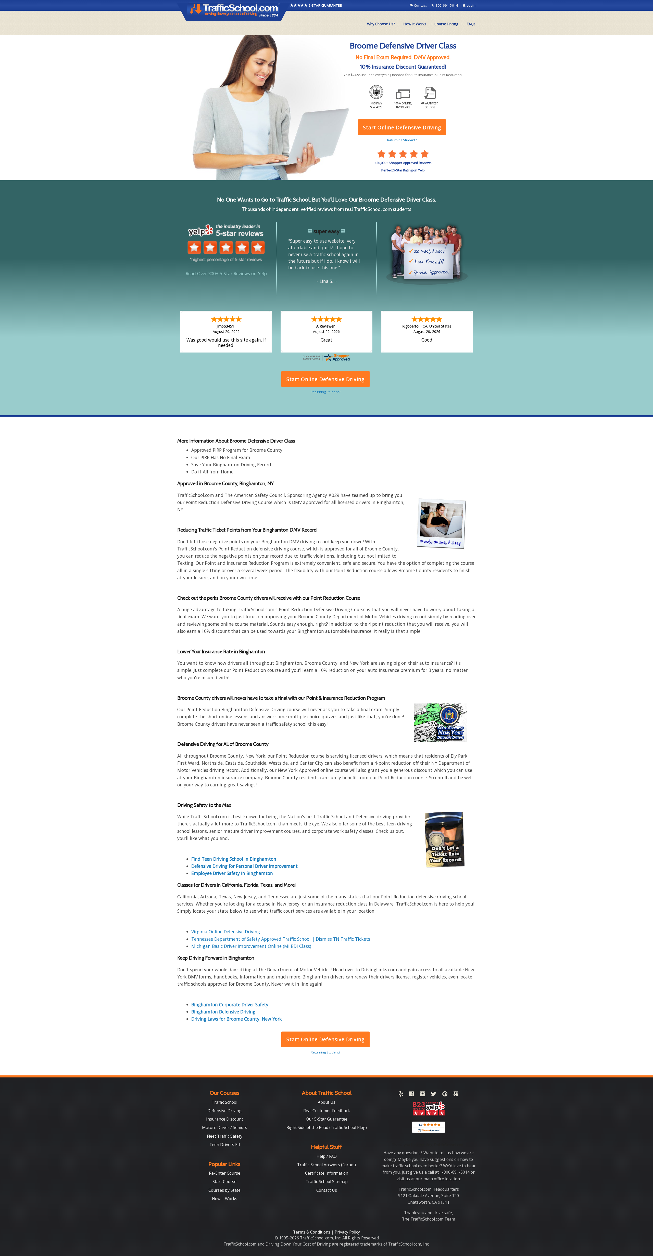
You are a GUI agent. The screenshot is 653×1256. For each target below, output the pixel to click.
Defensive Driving (224, 1110)
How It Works (414, 23)
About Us (326, 1102)
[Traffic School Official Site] (233, 11)
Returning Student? (325, 1052)
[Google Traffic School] (456, 1095)
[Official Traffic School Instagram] (422, 1095)
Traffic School (224, 1102)
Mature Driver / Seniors (224, 1127)
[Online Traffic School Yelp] (401, 1095)
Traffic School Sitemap (327, 1181)
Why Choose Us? (381, 23)
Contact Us (326, 1190)
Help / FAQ (327, 1156)
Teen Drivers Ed (224, 1144)
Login (471, 5)
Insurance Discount (224, 1119)
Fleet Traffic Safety (224, 1136)
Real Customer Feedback (326, 1110)
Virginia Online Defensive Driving (225, 931)
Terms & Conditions (312, 1232)
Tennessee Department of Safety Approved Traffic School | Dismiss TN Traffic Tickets (280, 939)
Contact (420, 5)
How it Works (224, 1198)
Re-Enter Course (224, 1173)
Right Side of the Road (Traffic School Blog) (326, 1127)
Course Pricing (446, 23)
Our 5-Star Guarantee (326, 1119)
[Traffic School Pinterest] (444, 1095)
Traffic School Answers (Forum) (326, 1164)
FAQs (471, 23)
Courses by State (224, 1190)
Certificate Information (326, 1173)
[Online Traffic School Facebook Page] (411, 1095)
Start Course (224, 1181)
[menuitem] (381, 24)
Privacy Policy (347, 1232)
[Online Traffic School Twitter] (433, 1095)
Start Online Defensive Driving (325, 1039)
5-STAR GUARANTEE (325, 5)
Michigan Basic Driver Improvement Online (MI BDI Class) (251, 946)
